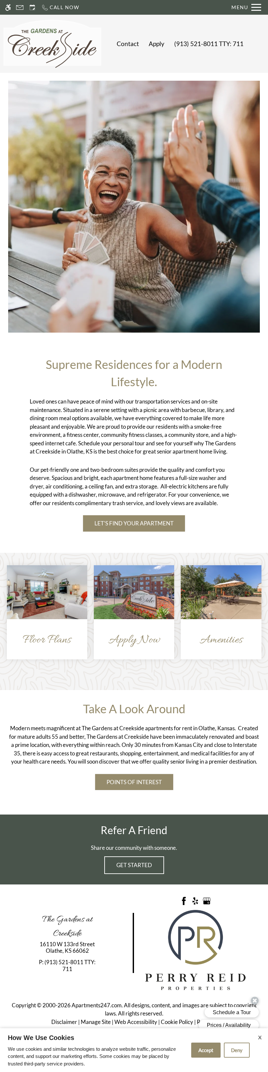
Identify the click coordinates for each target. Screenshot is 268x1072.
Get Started (134, 865)
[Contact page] (20, 7)
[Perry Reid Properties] (195, 949)
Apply (156, 43)
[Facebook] (184, 900)
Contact (128, 43)
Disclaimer (64, 1021)
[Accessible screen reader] (8, 7)
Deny (237, 1050)
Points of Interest (134, 782)
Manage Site (96, 1021)
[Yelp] (195, 900)
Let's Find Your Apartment (134, 523)
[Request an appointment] (32, 7)
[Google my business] (207, 900)
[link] (67, 947)
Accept (205, 1050)
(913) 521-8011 (208, 43)
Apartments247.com (97, 1005)
